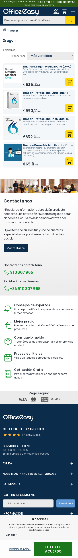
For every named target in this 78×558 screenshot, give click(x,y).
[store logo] (21, 12)
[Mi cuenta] (55, 12)
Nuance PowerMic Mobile (40, 145)
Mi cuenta (55, 11)
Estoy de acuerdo (53, 549)
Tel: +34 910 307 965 (15, 450)
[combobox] (39, 20)
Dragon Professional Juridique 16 (45, 93)
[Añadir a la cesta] (69, 82)
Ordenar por (18, 56)
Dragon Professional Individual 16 (46, 119)
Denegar (11, 534)
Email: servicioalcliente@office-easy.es (26, 453)
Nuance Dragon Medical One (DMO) (47, 66)
